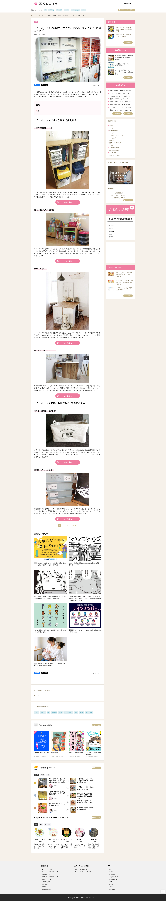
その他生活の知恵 (114, 147)
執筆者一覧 (117, 113)
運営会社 (44, 887)
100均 (83, 10)
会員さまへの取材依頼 (81, 869)
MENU (128, 3)
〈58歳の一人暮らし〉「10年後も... (119, 96)
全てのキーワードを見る (127, 10)
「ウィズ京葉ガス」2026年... (117, 195)
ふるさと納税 (113, 152)
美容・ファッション (115, 155)
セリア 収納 (89, 712)
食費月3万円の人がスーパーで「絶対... (120, 104)
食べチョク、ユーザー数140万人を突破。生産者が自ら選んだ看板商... (124, 282)
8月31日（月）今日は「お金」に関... (120, 93)
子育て (111, 145)
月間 (47, 775)
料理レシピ (112, 140)
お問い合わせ (45, 884)
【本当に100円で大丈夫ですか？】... (120, 98)
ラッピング (112, 138)
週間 (42, 775)
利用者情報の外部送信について (50, 877)
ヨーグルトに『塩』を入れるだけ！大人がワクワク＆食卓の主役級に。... (124, 72)
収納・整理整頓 (113, 130)
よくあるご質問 (46, 882)
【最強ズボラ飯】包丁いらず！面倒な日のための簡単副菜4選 (124, 29)
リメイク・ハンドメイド (116, 135)
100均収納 (59, 10)
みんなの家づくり (114, 150)
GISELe (111, 882)
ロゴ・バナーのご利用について (50, 872)
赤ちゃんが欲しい (113, 889)
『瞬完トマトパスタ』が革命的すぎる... (121, 101)
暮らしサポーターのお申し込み (83, 872)
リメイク (66, 10)
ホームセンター (68, 712)
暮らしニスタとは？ (47, 869)
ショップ (38, 15)
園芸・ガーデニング (115, 143)
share (37, 85)
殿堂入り (47, 824)
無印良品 (54, 712)
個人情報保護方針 (46, 889)
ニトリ (36, 712)
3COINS (82, 712)
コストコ (43, 712)
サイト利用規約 (46, 874)
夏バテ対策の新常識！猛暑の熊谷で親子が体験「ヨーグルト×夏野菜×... (124, 57)
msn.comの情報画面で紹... (116, 193)
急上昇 (36, 775)
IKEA (48, 712)
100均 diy (51, 10)
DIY (45, 10)
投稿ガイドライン (46, 879)
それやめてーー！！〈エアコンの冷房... (121, 107)
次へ (73, 525)
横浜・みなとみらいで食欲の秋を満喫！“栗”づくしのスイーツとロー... (124, 274)
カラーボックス (75, 10)
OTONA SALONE (113, 879)
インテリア (112, 133)
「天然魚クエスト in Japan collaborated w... (122, 65)
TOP (32, 15)
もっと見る (67, 202)
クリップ (96, 85)
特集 (110, 869)
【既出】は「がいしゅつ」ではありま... (121, 110)
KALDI (60, 712)
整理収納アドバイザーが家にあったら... (121, 90)
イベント (111, 128)
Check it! (111, 872)
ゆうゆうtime (112, 887)
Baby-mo (111, 884)
